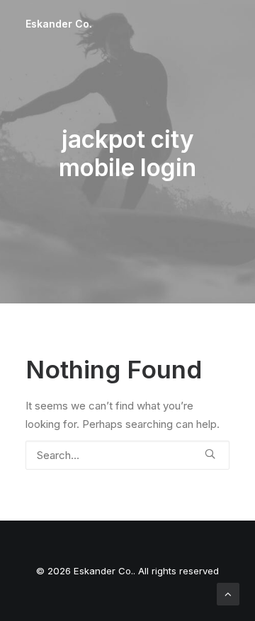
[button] (210, 454)
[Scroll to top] (228, 593)
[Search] (128, 455)
